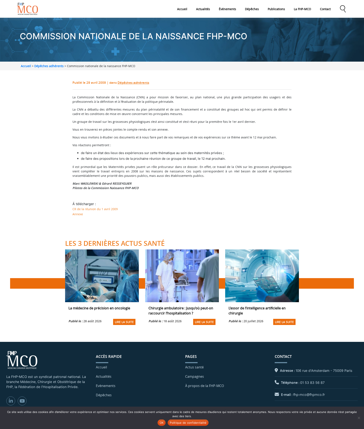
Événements (227, 9)
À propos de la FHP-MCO (204, 385)
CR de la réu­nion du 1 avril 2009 (95, 209)
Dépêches (252, 9)
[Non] (359, 418)
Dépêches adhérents (49, 66)
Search (342, 8)
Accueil (182, 9)
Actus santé (194, 367)
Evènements (105, 385)
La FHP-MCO (302, 9)
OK (162, 422)
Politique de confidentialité (188, 422)
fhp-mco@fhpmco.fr (309, 394)
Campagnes (194, 376)
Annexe (77, 214)
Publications (276, 9)
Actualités (203, 9)
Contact (325, 9)
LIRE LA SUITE (124, 322)
